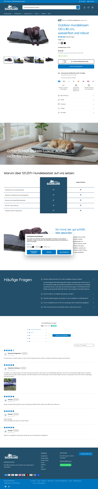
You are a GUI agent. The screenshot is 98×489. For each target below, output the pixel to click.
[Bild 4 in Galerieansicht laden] (39, 59)
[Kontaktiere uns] (88, 7)
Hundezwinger (7, 13)
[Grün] (59, 43)
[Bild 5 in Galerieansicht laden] (49, 59)
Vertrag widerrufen (85, 454)
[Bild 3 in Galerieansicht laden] (29, 59)
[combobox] (51, 7)
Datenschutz (43, 480)
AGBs (39, 480)
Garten (36, 13)
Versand (65, 53)
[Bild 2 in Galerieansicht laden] (19, 59)
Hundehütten (17, 13)
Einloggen (91, 1)
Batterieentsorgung (77, 480)
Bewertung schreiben (62, 335)
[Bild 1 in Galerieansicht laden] (8, 59)
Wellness (43, 464)
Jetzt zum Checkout (76, 66)
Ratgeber (83, 1)
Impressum (33, 480)
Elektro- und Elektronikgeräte (39, 483)
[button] (92, 7)
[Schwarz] (65, 43)
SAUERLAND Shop (11, 480)
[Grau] (62, 43)
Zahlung (70, 480)
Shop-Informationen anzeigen (68, 77)
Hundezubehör (28, 13)
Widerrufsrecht (51, 480)
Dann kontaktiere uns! (65, 461)
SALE (42, 467)
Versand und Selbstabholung (61, 480)
